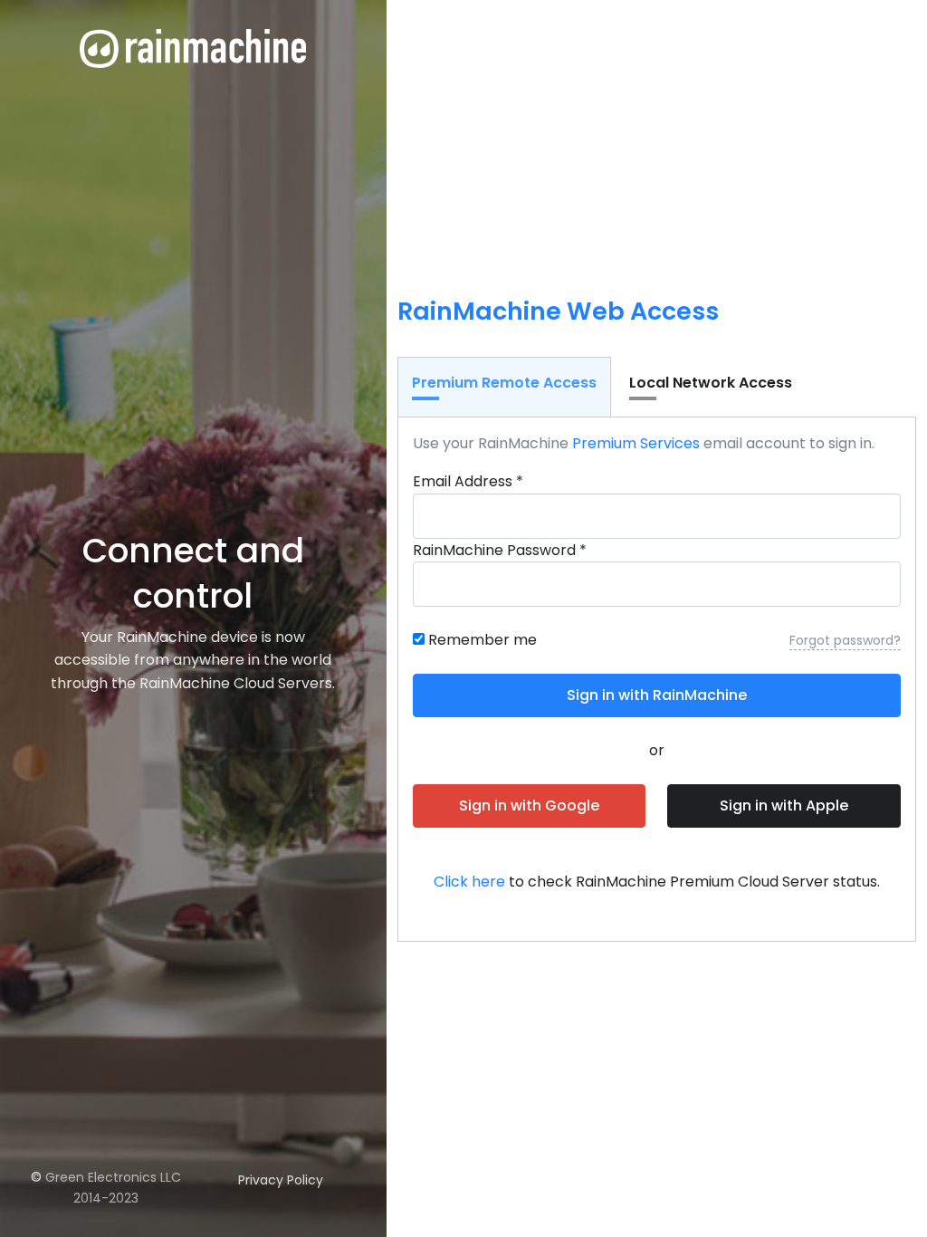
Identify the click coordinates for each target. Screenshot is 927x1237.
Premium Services (636, 443)
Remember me (482, 639)
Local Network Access (710, 382)
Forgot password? (845, 640)
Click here (469, 881)
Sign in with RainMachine (657, 695)
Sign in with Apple (784, 805)
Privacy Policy (280, 1180)
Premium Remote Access (504, 382)
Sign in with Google (529, 805)
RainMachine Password (500, 550)
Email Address (468, 481)
